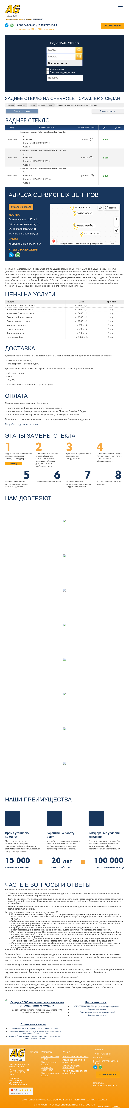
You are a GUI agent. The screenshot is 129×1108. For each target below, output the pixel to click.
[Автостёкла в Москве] (12, 16)
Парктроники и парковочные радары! (97, 1012)
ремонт (28, 19)
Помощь (14, 463)
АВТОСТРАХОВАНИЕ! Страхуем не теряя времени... (97, 1006)
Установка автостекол (47, 1068)
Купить (116, 139)
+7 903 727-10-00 (47, 25)
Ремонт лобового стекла (75, 1056)
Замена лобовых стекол (50, 1074)
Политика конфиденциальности (105, 1084)
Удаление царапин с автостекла (73, 1060)
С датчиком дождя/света (62, 72)
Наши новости (96, 1002)
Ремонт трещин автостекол (71, 1066)
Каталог (34, 1051)
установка (18, 19)
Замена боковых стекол (50, 1057)
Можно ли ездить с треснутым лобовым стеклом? (35, 1028)
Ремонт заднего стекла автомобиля (74, 1071)
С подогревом (57, 69)
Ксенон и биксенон (97, 1015)
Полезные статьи (33, 1024)
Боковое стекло (108, 111)
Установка (47, 1051)
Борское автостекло (97, 1009)
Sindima (116, 1106)
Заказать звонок (112, 26)
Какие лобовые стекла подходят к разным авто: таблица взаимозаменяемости (35, 1037)
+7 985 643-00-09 (25, 25)
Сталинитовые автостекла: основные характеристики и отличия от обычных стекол (35, 1032)
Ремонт (66, 1051)
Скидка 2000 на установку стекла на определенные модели (37, 1003)
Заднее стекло (22, 111)
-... (51, 1012)
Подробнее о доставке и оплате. (22, 424)
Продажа (9, 19)
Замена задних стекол (49, 1063)
